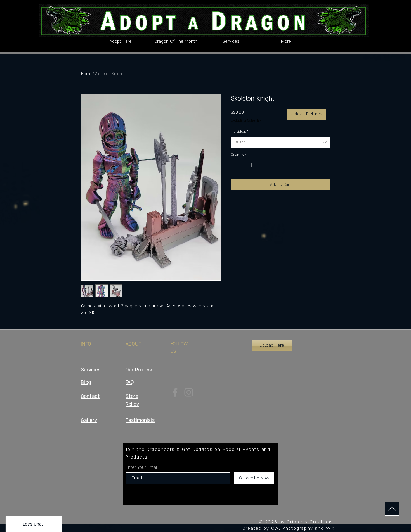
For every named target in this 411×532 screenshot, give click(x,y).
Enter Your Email (142, 467)
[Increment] (252, 165)
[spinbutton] (243, 165)
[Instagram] (189, 392)
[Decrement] (235, 165)
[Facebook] (175, 392)
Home (86, 74)
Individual (239, 131)
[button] (272, 345)
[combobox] (280, 142)
